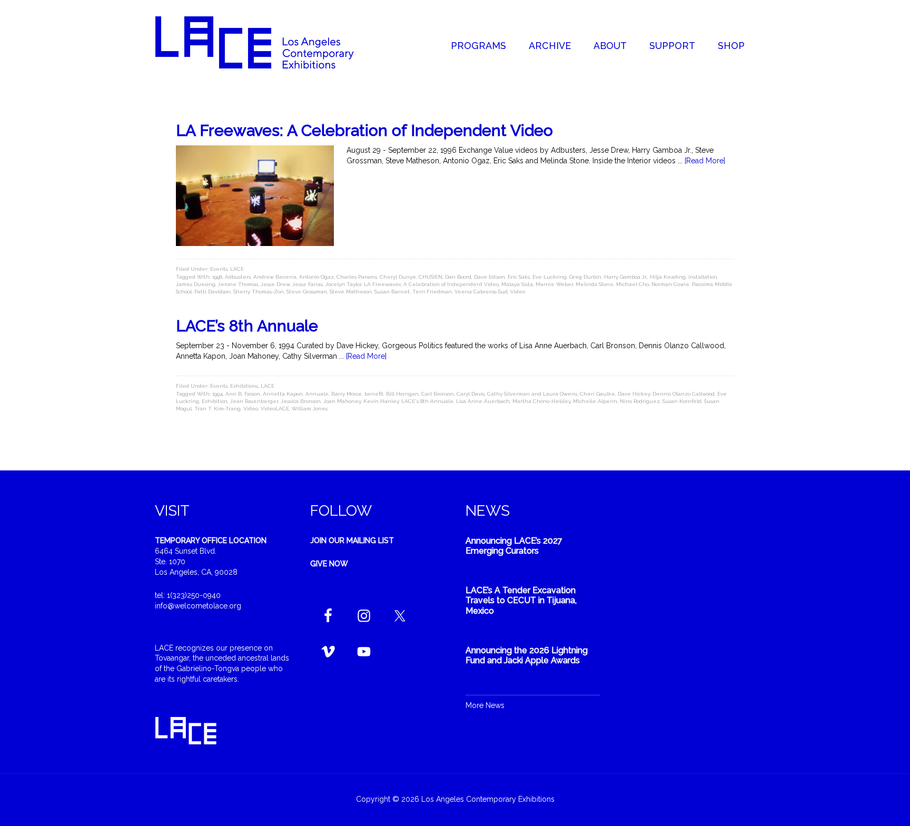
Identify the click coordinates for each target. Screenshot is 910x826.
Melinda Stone (595, 284)
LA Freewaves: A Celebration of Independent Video (364, 130)
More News (485, 705)
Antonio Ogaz (316, 277)
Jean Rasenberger (254, 401)
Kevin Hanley (381, 401)
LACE (237, 269)
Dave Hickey (634, 394)
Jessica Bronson (301, 401)
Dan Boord (458, 277)
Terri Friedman (432, 291)
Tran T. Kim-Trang (217, 408)
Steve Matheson (351, 291)
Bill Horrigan (402, 394)
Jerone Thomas (238, 284)
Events (219, 269)
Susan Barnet (392, 291)
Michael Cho (632, 284)
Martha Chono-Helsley (541, 401)
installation (702, 277)
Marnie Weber (554, 284)
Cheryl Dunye (398, 277)
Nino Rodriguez (640, 401)
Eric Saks (519, 277)
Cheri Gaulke (597, 394)
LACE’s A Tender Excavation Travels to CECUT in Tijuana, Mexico (521, 600)
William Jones (310, 408)
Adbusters (238, 277)
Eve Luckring (549, 277)
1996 (217, 277)
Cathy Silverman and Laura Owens (532, 394)
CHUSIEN (430, 277)
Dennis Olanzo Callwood (683, 394)
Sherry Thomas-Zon (258, 291)
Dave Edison (489, 277)
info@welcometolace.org (198, 606)
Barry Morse (346, 394)
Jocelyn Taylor (343, 284)
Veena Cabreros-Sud (481, 291)
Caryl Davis (470, 394)
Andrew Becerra (274, 277)
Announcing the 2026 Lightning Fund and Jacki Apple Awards (527, 655)
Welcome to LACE (265, 42)
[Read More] (705, 160)
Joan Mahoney (342, 401)
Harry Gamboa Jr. (625, 277)
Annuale (317, 394)
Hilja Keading (668, 277)
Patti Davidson (212, 291)
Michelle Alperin (595, 401)
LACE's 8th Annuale (427, 401)
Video (517, 291)
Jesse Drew (275, 284)
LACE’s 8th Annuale (247, 326)
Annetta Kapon (283, 394)
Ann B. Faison (242, 394)
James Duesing (195, 284)
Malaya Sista (517, 284)
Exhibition (215, 401)
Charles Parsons (357, 277)
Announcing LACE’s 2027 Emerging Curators (514, 546)
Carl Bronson (437, 394)
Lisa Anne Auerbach (483, 401)
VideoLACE (275, 408)
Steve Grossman (306, 291)
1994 (217, 394)
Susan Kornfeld (681, 401)
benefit (373, 394)
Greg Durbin (585, 277)
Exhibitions (244, 386)
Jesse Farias (307, 284)
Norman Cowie (670, 284)
